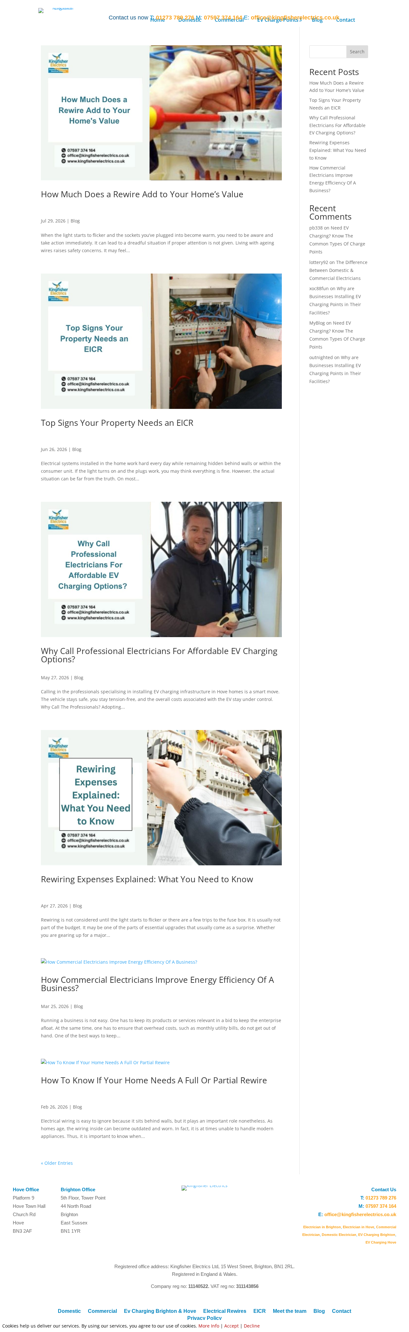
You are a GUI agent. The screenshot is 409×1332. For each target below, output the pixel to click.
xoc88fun (319, 288)
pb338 (316, 228)
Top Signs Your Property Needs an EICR (117, 422)
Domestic (69, 1311)
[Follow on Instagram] (365, 17)
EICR (259, 1311)
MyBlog (317, 323)
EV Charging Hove (381, 1242)
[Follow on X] (391, 17)
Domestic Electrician (339, 1235)
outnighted (321, 357)
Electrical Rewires (224, 1311)
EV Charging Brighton (376, 1235)
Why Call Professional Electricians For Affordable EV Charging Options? (159, 655)
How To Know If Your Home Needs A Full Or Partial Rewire (154, 1080)
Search (357, 52)
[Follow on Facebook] (378, 17)
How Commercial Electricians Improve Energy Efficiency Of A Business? (157, 984)
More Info (208, 1326)
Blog (75, 221)
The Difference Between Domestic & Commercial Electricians (338, 270)
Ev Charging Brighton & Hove (160, 1311)
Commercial (102, 1311)
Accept (231, 1326)
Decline (252, 1326)
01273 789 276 (175, 17)
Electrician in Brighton (322, 1227)
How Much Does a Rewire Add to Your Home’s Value (142, 194)
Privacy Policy (204, 1318)
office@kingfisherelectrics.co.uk (295, 17)
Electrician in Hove (358, 1227)
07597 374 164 (223, 17)
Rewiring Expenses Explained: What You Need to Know (147, 879)
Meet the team (289, 1311)
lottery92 (318, 262)
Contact (341, 1311)
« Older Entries (57, 1163)
